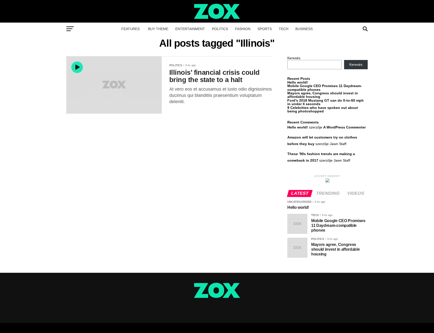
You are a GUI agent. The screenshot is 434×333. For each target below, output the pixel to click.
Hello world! (297, 82)
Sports (264, 29)
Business (304, 29)
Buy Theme (158, 29)
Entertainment (190, 29)
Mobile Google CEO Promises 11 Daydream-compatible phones (324, 87)
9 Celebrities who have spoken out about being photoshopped (322, 109)
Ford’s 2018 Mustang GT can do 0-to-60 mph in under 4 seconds (325, 102)
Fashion (242, 29)
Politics (220, 29)
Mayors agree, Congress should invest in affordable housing (322, 95)
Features (130, 29)
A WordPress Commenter (344, 127)
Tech (283, 29)
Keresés (293, 58)
